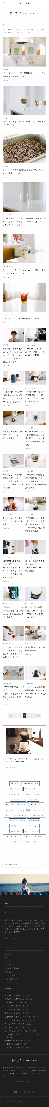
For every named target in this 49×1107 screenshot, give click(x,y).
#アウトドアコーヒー (17, 820)
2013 (28, 32)
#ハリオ (37, 794)
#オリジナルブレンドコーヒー (16, 804)
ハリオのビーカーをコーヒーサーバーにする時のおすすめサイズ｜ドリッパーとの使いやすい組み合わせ (35, 524)
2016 (13, 32)
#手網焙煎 (27, 794)
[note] (29, 1092)
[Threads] (20, 1092)
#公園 (35, 842)
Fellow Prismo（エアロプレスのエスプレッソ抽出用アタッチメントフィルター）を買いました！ (35, 438)
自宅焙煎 (5, 166)
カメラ (7, 961)
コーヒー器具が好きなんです (21, 1020)
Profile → (10, 939)
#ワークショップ (38, 836)
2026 (9, 29)
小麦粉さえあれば (16, 1044)
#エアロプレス (14, 794)
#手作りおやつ (16, 831)
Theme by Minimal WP (21, 1101)
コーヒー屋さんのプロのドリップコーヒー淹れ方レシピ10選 (35, 352)
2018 (4, 32)
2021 (32, 29)
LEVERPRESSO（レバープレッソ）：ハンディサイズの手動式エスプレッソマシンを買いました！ (13, 693)
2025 (13, 29)
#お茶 (27, 842)
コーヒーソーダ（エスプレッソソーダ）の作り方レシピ (12, 521)
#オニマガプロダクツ (30, 826)
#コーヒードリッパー (32, 789)
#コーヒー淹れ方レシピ (30, 783)
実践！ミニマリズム (17, 1013)
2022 (28, 29)
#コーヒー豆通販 (25, 810)
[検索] (4, 3)
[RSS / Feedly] (33, 1092)
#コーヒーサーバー (18, 799)
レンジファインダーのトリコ (21, 1031)
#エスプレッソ (10, 810)
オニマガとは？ (11, 979)
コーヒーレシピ (8, 118)
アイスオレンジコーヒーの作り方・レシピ (21, 319)
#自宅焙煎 (14, 783)
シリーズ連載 (10, 975)
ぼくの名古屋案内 (12, 968)
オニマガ (9, 1101)
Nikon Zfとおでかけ (18, 1040)
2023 (23, 29)
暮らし (7, 954)
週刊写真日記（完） (17, 995)
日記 (6, 958)
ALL (4, 29)
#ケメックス (15, 826)
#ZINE (8, 815)
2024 (18, 29)
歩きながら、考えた (17, 1006)
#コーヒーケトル (37, 804)
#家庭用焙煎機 (34, 820)
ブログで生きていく (17, 1010)
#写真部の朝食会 (37, 815)
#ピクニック (16, 842)
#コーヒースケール (31, 831)
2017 (9, 32)
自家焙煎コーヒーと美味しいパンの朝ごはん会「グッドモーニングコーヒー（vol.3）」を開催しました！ (13, 355)
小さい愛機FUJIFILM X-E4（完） (23, 1017)
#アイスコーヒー (15, 789)
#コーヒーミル (39, 810)
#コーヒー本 (33, 799)
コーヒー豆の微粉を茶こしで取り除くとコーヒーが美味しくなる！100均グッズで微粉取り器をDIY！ (35, 481)
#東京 (27, 836)
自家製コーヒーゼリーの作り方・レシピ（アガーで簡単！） (12, 435)
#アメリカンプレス (21, 815)
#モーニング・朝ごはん (13, 836)
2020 (37, 29)
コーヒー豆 (6, 69)
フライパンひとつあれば (19, 1048)
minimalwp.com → (24, 1082)
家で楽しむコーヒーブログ (24, 13)
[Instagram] (15, 1092)
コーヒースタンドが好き (19, 1024)
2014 (23, 32)
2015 (18, 32)
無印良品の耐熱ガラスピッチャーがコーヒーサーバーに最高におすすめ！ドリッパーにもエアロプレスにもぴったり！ (24, 221)
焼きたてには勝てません (19, 999)
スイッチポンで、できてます (21, 1003)
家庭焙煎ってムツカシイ (19, 1027)
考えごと (8, 972)
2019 (42, 29)
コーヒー (8, 965)
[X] (24, 1092)
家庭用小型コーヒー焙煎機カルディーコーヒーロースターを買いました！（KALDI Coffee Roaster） (13, 481)
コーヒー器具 (7, 215)
